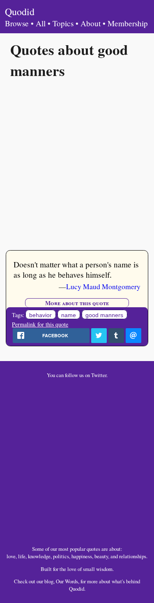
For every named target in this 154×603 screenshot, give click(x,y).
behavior (40, 315)
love (11, 556)
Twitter (98, 375)
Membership (128, 23)
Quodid (19, 11)
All (41, 23)
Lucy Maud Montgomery (103, 286)
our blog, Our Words (57, 581)
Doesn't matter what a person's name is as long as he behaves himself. (76, 269)
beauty (101, 556)
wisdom (104, 569)
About (90, 23)
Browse (17, 23)
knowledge (39, 556)
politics (61, 556)
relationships (132, 556)
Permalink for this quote (40, 324)
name (68, 315)
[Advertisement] (77, 164)
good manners (104, 315)
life (21, 556)
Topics (63, 23)
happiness (81, 556)
